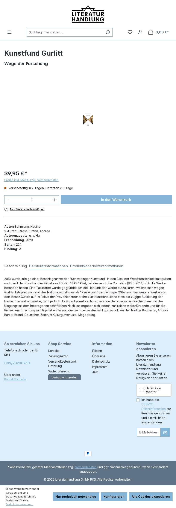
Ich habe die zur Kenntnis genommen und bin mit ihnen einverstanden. (156, 411)
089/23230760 (17, 363)
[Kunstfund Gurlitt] (88, 120)
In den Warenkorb (116, 199)
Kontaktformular (15, 379)
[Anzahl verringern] (8, 199)
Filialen (97, 351)
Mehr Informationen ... (19, 504)
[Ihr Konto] (140, 32)
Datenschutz (101, 361)
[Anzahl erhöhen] (54, 199)
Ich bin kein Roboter (153, 390)
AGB (95, 372)
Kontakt (53, 351)
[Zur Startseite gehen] (88, 14)
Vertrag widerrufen (64, 377)
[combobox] (65, 32)
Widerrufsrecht (59, 371)
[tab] (15, 266)
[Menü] (9, 32)
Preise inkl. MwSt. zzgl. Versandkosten (31, 180)
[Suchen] (108, 32)
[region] (88, 120)
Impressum (99, 367)
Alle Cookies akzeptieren (151, 496)
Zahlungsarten (58, 356)
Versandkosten (86, 467)
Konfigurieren (113, 496)
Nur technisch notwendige (76, 496)
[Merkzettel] (130, 32)
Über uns (98, 356)
